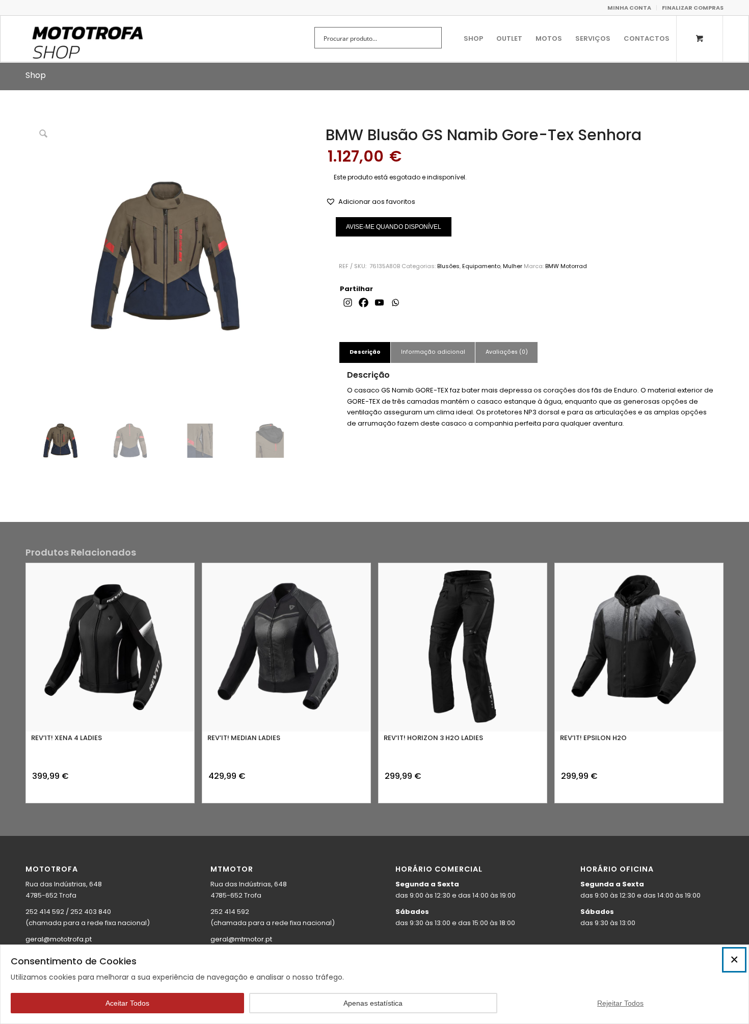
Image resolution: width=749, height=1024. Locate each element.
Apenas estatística (373, 1003)
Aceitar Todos (127, 1003)
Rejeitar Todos (620, 1003)
